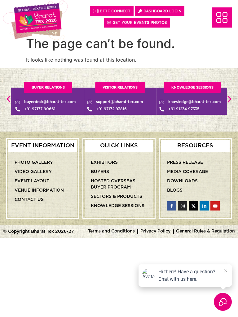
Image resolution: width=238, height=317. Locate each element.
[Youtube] (215, 206)
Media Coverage (187, 172)
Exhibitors (104, 162)
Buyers (100, 172)
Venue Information (39, 190)
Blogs (175, 190)
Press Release (185, 162)
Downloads (182, 181)
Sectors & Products (116, 196)
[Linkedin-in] (204, 206)
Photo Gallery (34, 162)
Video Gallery (33, 172)
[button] (8, 98)
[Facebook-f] (171, 206)
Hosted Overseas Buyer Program (113, 184)
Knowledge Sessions (117, 206)
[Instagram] (182, 206)
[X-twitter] (193, 206)
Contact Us (29, 200)
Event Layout (32, 181)
